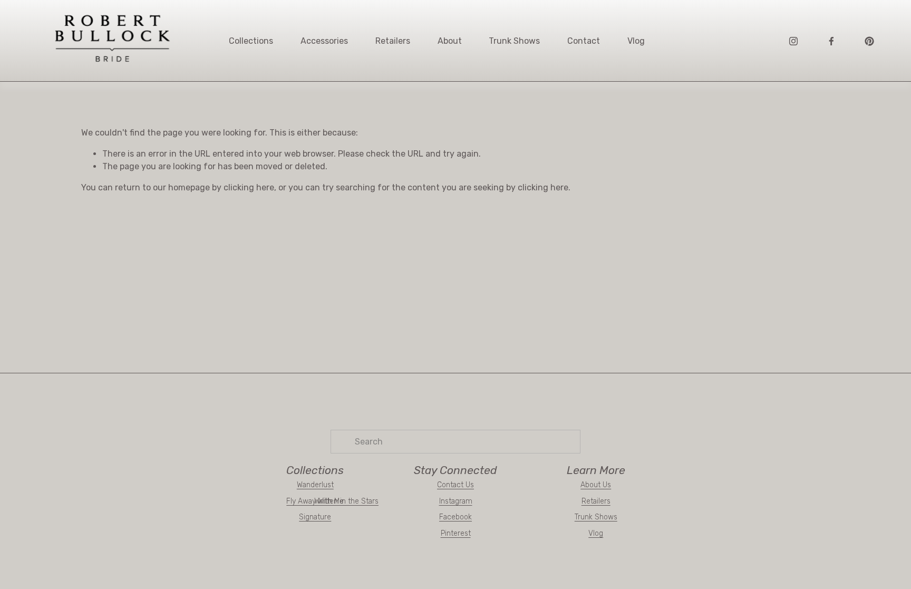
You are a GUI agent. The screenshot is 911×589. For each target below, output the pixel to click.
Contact (583, 41)
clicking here (249, 187)
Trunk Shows (514, 41)
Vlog (636, 41)
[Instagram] (793, 41)
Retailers (392, 41)
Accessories (324, 41)
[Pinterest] (869, 41)
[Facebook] (831, 41)
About (450, 41)
